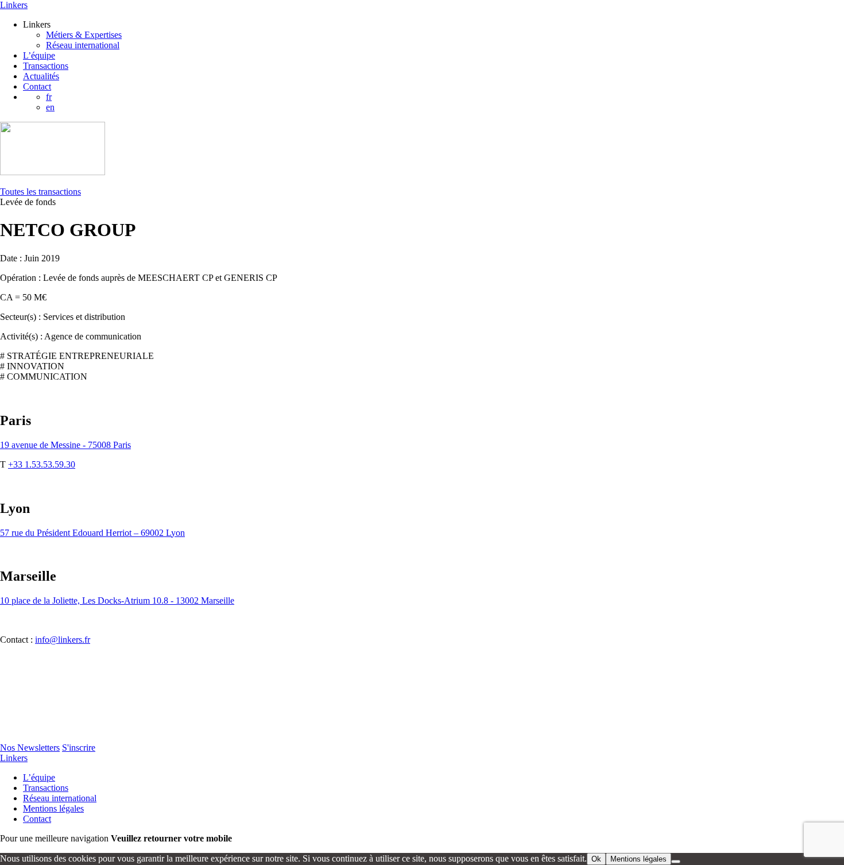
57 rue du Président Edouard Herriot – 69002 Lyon (92, 533)
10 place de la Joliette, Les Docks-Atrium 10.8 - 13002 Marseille (117, 600)
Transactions (45, 66)
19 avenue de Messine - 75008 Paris (65, 445)
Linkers (14, 5)
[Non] (675, 861)
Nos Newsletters (30, 747)
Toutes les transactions (40, 191)
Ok (596, 859)
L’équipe (39, 55)
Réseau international (82, 45)
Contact (37, 86)
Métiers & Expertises (84, 35)
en (50, 107)
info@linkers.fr (62, 639)
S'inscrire (78, 747)
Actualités (41, 76)
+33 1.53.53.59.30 (41, 464)
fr (49, 97)
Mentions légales (53, 808)
